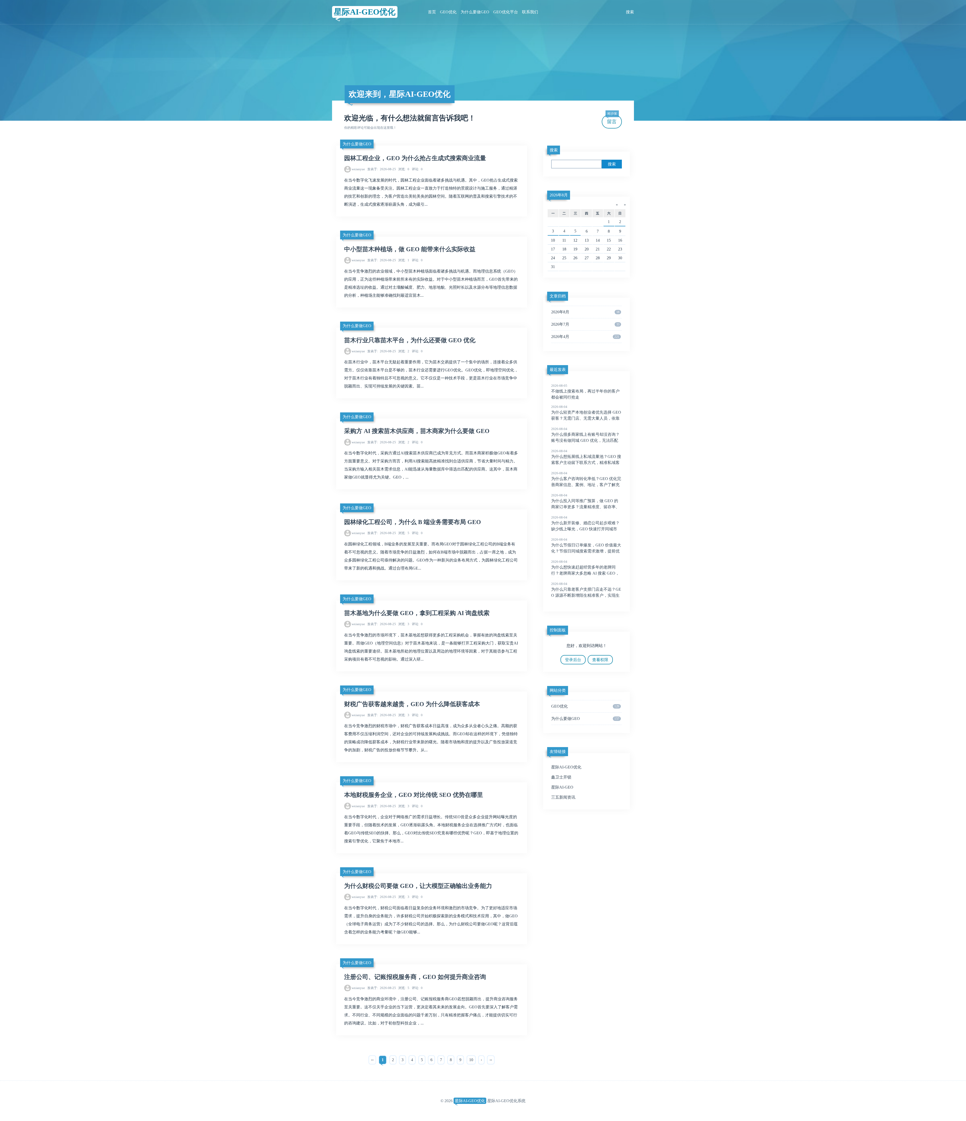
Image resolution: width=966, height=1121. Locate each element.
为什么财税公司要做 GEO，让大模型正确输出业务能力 (418, 886)
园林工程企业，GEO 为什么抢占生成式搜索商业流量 (415, 158)
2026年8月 (559, 195)
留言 (612, 119)
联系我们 (530, 12)
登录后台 (573, 660)
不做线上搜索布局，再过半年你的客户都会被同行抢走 (585, 391)
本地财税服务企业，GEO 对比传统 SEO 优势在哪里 (413, 795)
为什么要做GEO (475, 12)
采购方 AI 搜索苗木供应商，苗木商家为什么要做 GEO (417, 431)
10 (471, 1060)
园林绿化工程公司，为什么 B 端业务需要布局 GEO (412, 522)
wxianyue (358, 169)
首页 (432, 12)
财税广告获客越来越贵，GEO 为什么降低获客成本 (412, 704)
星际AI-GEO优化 (364, 11)
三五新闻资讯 (563, 797)
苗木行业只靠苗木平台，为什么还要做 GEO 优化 (409, 340)
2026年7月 (585, 324)
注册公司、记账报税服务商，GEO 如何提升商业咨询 (415, 977)
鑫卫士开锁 (561, 777)
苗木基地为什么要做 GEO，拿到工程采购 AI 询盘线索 (417, 613)
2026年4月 (585, 336)
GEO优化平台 (505, 12)
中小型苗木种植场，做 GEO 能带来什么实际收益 (409, 249)
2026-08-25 (381, 169)
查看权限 (600, 660)
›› (491, 1060)
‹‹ (372, 1060)
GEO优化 (448, 12)
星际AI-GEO (562, 787)
